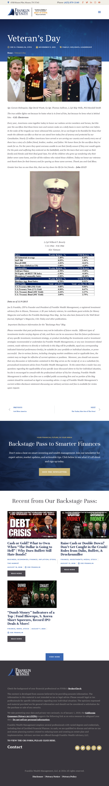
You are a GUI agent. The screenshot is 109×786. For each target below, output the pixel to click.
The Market (13, 563)
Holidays (74, 47)
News (19, 629)
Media (87, 559)
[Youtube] (99, 748)
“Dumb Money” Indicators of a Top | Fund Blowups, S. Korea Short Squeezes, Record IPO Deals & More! (30, 618)
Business (11, 559)
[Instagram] (93, 748)
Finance (33, 559)
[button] (99, 12)
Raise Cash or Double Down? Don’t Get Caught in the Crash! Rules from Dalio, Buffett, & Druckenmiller (84, 549)
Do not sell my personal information (31, 719)
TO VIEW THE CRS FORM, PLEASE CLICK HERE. (31, 740)
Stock (53, 559)
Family (66, 47)
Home (10, 53)
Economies (23, 559)
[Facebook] (77, 748)
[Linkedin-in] (88, 748)
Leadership (86, 47)
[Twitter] (82, 748)
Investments (76, 559)
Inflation (44, 559)
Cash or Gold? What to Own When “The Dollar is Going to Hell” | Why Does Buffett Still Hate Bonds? (29, 549)
